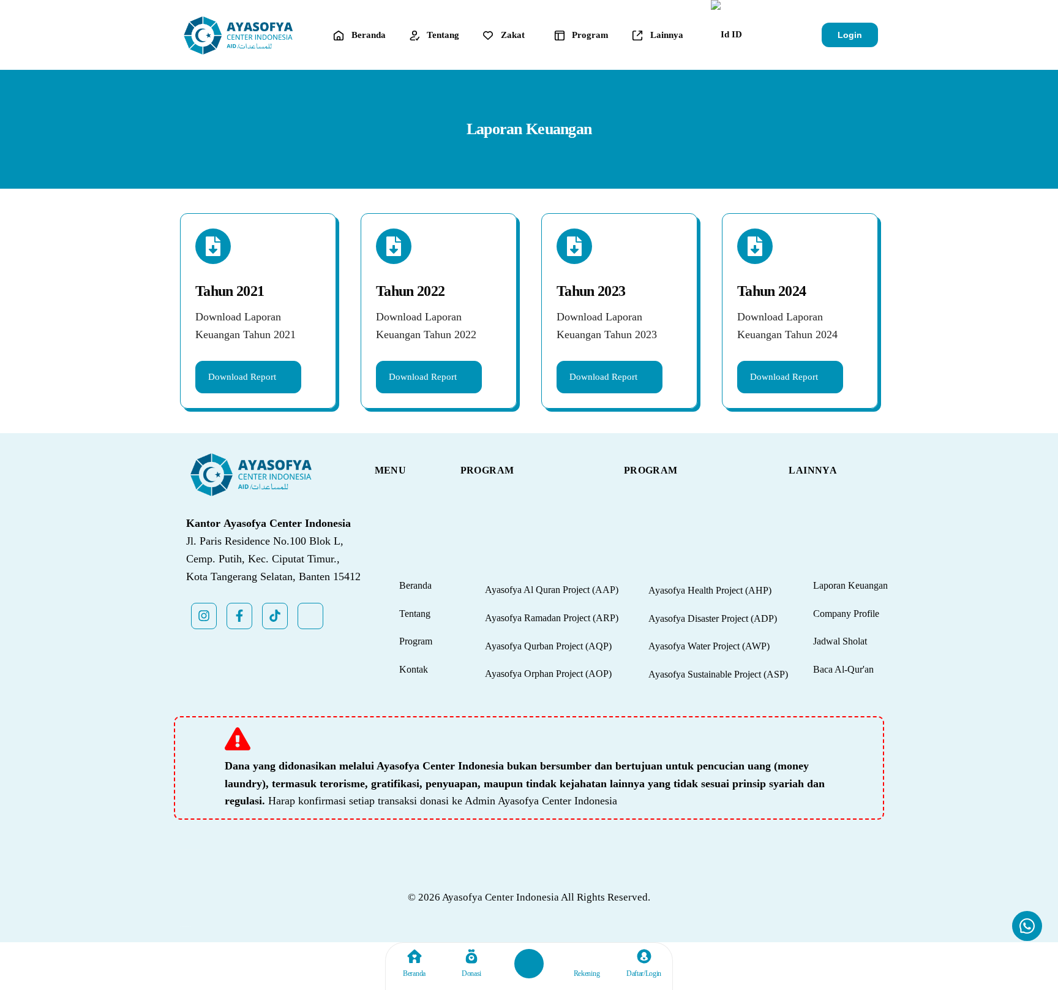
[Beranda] (414, 956)
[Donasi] (471, 956)
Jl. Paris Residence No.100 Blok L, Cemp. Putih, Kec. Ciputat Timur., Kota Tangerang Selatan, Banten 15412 (273, 559)
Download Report (784, 377)
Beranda (414, 973)
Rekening (586, 973)
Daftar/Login (643, 973)
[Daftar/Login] (644, 956)
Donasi (471, 973)
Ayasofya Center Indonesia (500, 897)
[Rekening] (586, 956)
